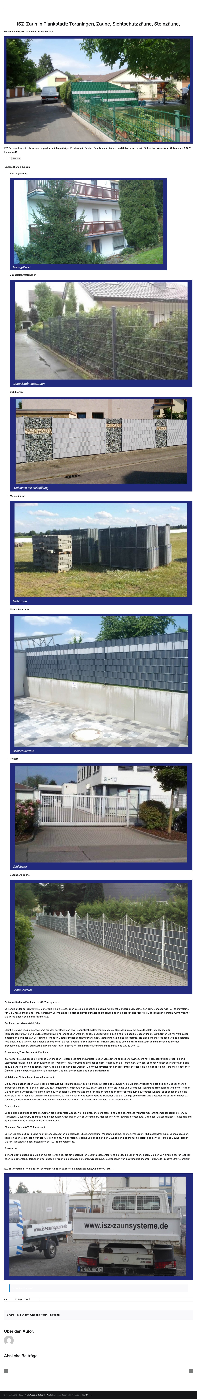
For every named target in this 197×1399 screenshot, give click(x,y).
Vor (189, 10)
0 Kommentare (46, 1299)
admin (10, 1299)
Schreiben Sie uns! (22, 1288)
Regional (34, 1299)
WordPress (87, 1395)
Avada (49, 1395)
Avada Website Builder (34, 1395)
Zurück (180, 10)
